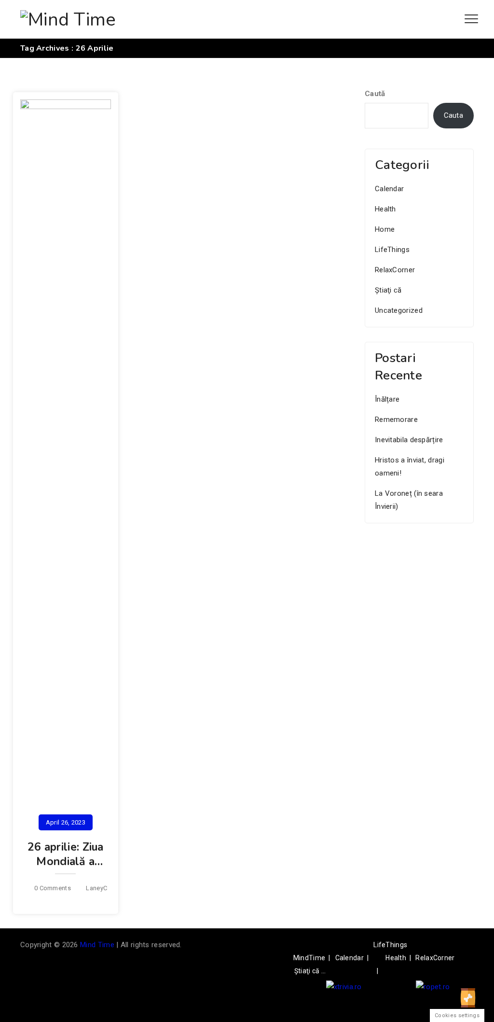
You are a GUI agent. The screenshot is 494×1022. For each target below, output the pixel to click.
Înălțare (387, 399)
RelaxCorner (395, 270)
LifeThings (392, 249)
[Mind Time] (68, 19)
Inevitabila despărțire (409, 439)
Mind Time (97, 944)
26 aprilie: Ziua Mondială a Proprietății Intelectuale (65, 869)
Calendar (389, 188)
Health (385, 209)
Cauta (454, 115)
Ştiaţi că (388, 290)
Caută (375, 93)
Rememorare (396, 419)
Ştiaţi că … (310, 971)
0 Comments (52, 888)
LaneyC (96, 888)
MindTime (309, 958)
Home (385, 229)
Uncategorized (399, 310)
